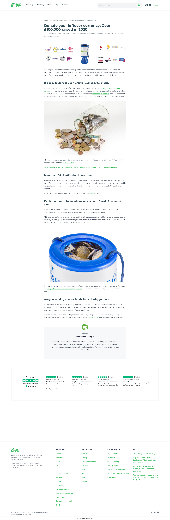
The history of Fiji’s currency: (144, 454)
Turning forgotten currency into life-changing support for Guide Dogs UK (145, 477)
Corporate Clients (63, 473)
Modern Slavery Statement (118, 473)
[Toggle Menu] (156, 5)
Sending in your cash (64, 501)
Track (58, 505)
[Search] (139, 5)
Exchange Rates (44, 5)
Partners (85, 466)
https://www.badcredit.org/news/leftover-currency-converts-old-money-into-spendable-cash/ (81, 167)
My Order (111, 458)
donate (79, 33)
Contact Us (111, 477)
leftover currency (97, 33)
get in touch (93, 318)
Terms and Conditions (116, 469)
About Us (59, 458)
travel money (108, 33)
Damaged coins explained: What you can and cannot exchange (143, 468)
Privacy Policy (112, 466)
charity (59, 33)
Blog (51, 20)
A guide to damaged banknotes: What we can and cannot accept (144, 460)
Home (46, 20)
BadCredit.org (68, 163)
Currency (29, 5)
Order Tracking (113, 462)
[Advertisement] (85, 422)
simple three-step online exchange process (64, 289)
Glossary (85, 481)
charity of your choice (100, 94)
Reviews (65, 5)
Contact (59, 481)
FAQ (56, 5)
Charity (92, 193)
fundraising (86, 33)
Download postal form (65, 493)
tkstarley (28, 514)
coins (74, 33)
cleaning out (67, 33)
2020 (46, 33)
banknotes (52, 33)
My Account (112, 454)
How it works (61, 497)
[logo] (16, 5)
